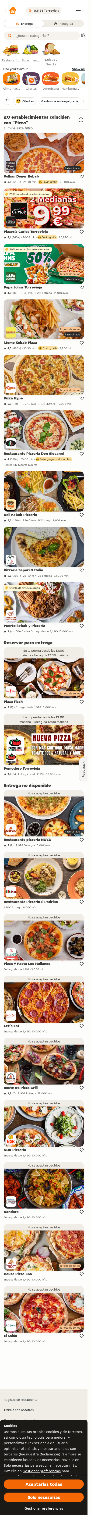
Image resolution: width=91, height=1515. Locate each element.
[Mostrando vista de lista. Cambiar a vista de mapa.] (83, 35)
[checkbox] (12, 81)
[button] (10, 10)
